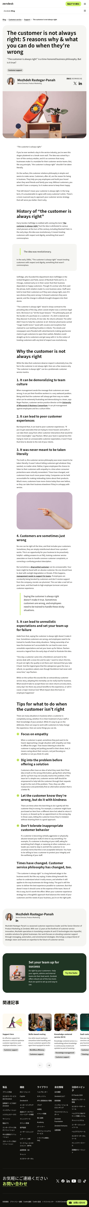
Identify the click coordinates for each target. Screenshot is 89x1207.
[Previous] (40, 1065)
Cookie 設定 (37, 1202)
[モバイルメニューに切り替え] (84, 4)
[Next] (49, 1065)
